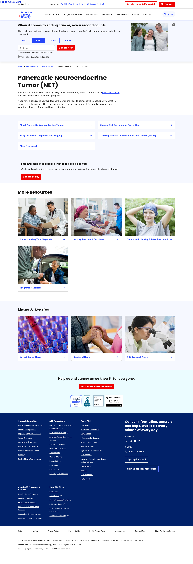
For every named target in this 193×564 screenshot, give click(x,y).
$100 (38, 40)
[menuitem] (25, 14)
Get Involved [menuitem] (107, 14)
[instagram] (130, 441)
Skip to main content (10, 1)
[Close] (173, 24)
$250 (53, 40)
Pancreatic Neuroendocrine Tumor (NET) (72, 66)
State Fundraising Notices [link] (165, 531)
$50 (24, 40)
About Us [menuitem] (147, 14)
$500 (68, 40)
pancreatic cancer (110, 92)
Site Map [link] (35, 531)
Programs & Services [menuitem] (73, 14)
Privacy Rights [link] (74, 531)
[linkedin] (139, 441)
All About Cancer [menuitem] (52, 14)
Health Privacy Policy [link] (97, 531)
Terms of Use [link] (140, 531)
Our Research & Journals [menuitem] (128, 14)
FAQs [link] (20, 531)
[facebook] (134, 441)
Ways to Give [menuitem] (92, 14)
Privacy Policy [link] (53, 531)
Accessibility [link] (120, 531)
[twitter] (126, 441)
